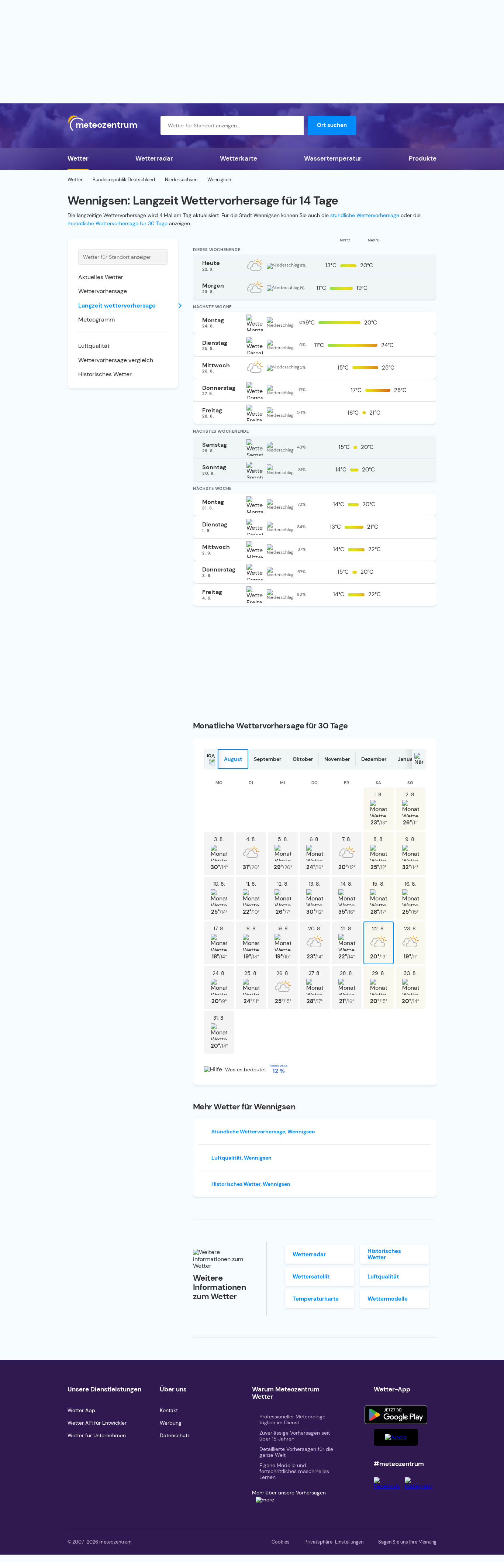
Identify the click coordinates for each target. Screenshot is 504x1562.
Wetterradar (154, 158)
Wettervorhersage (102, 291)
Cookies (281, 1542)
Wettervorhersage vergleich (115, 360)
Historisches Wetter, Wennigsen (250, 1184)
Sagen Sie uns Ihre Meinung (407, 1542)
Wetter (78, 158)
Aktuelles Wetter (100, 277)
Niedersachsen (181, 179)
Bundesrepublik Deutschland (124, 179)
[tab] (233, 759)
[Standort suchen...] (294, 125)
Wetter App (81, 1410)
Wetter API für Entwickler (97, 1422)
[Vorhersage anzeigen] (422, 265)
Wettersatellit (311, 1276)
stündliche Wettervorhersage (364, 215)
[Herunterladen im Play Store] (396, 1414)
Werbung (171, 1422)
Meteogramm (96, 319)
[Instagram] (420, 1486)
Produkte (422, 158)
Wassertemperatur (333, 158)
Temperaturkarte (316, 1298)
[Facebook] (389, 1486)
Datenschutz (175, 1435)
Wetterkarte (238, 158)
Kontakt (169, 1410)
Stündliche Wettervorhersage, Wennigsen (263, 1131)
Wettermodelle (387, 1298)
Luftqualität (94, 346)
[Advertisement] (252, 51)
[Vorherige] (211, 759)
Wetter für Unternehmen (97, 1435)
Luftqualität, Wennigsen (241, 1157)
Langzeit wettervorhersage (117, 305)
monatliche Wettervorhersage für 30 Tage (118, 223)
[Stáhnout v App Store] (396, 1437)
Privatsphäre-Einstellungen (333, 1542)
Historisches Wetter (105, 374)
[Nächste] (418, 759)
